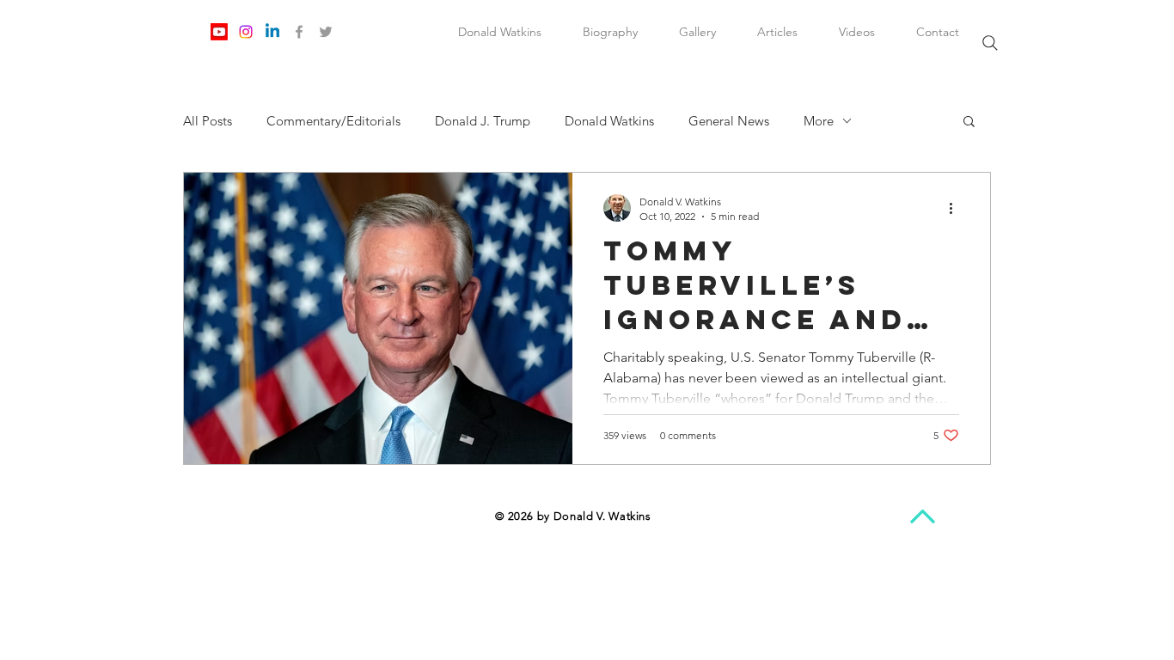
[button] (969, 122)
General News (728, 121)
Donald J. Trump (482, 121)
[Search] (990, 43)
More (819, 121)
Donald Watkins (609, 121)
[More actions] (956, 208)
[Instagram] (245, 31)
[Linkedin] (272, 31)
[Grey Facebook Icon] (299, 31)
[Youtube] (219, 31)
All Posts (207, 121)
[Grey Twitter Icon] (325, 31)
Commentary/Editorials (333, 121)
